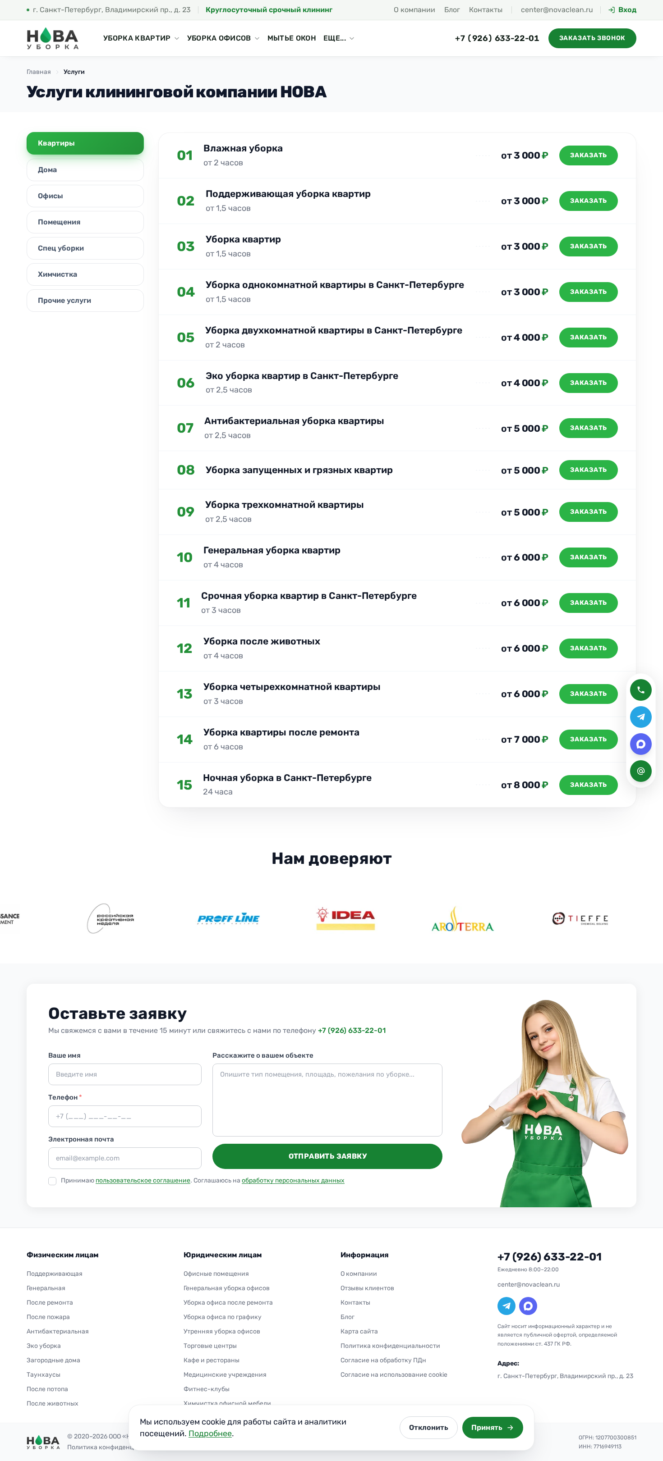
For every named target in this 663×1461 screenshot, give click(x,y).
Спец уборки (61, 248)
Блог (452, 9)
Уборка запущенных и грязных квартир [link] (299, 469)
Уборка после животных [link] (261, 641)
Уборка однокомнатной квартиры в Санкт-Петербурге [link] (335, 284)
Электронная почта (81, 1139)
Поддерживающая (55, 1274)
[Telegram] (506, 1306)
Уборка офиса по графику (223, 1317)
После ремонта (50, 1302)
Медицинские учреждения (225, 1375)
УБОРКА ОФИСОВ (219, 38)
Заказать (588, 155)
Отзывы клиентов (367, 1288)
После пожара (48, 1317)
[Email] (641, 771)
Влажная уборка (243, 148)
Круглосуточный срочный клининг (269, 9)
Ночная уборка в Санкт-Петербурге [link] (287, 777)
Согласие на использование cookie (394, 1375)
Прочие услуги (64, 300)
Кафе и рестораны (211, 1360)
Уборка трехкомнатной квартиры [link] (284, 504)
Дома (47, 169)
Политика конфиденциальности (390, 1346)
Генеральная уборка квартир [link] (272, 550)
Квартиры (56, 143)
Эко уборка (44, 1346)
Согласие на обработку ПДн (383, 1360)
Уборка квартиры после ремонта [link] (281, 732)
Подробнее (210, 1433)
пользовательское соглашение (143, 1180)
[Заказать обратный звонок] (641, 690)
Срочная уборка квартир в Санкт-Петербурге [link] (309, 595)
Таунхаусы (43, 1375)
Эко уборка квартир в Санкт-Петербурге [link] (302, 375)
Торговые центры (210, 1346)
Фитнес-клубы (207, 1389)
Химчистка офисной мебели (227, 1403)
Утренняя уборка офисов (222, 1331)
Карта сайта (359, 1331)
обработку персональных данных (293, 1180)
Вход (627, 10)
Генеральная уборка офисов (227, 1288)
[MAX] (528, 1306)
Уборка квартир (243, 239)
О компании (414, 9)
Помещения (59, 222)
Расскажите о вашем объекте (262, 1055)
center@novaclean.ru (557, 9)
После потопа (47, 1389)
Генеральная (46, 1288)
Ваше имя (64, 1055)
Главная (39, 72)
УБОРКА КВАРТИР (136, 38)
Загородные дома (53, 1360)
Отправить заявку (328, 1156)
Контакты (485, 9)
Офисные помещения (216, 1274)
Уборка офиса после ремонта (228, 1302)
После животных (52, 1403)
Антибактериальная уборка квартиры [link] (294, 420)
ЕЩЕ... (334, 38)
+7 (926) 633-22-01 (497, 38)
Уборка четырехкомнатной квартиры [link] (292, 686)
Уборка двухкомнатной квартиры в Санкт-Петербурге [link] (333, 330)
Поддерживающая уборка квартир (288, 193)
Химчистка (57, 274)
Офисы (50, 196)
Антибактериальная (58, 1331)
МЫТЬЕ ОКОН (291, 38)
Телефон (65, 1097)
